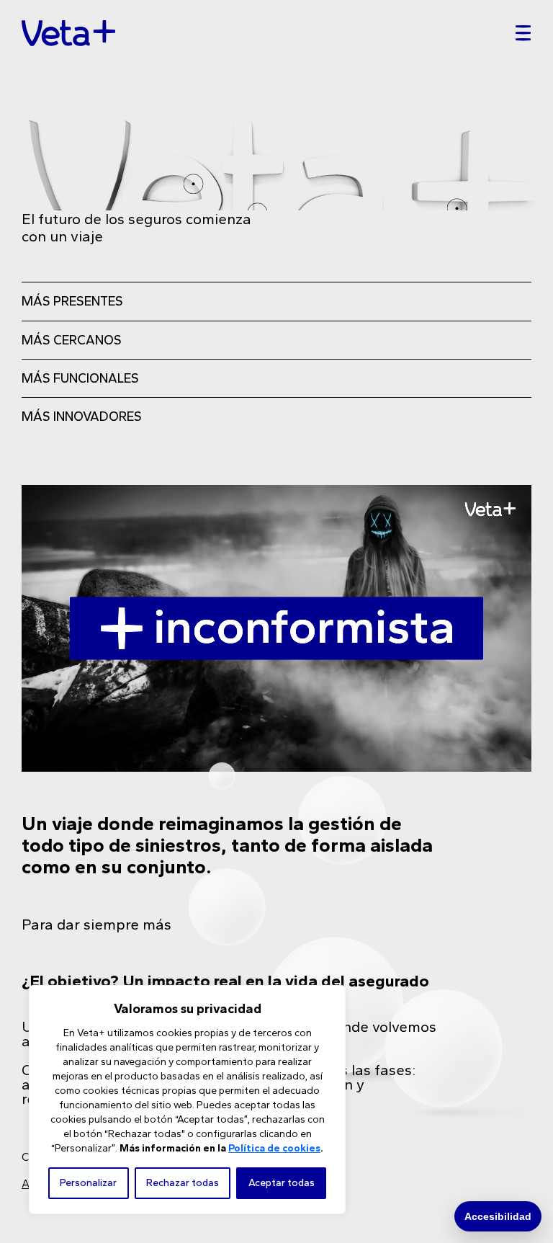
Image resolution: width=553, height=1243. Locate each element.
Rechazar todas (182, 1183)
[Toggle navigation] (518, 33)
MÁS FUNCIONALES (80, 378)
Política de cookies (274, 1148)
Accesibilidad (497, 1216)
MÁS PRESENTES (72, 301)
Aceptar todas (281, 1183)
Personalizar (88, 1183)
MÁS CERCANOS (72, 340)
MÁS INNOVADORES (82, 416)
